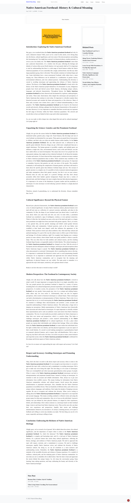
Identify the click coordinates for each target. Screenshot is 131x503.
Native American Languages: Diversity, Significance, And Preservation (91, 75)
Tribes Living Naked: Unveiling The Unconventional (42, 484)
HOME (82, 2)
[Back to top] (128, 500)
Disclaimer (98, 2)
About (87, 2)
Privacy (103, 2)
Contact (91, 2)
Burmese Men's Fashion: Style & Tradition (40, 479)
